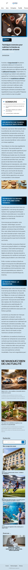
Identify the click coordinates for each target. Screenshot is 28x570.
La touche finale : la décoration (12, 113)
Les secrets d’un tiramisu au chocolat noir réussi (15, 106)
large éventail (12, 63)
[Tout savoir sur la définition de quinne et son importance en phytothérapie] (14, 411)
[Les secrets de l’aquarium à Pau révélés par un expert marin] (14, 513)
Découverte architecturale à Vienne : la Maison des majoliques (12, 473)
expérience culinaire (18, 78)
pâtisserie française (9, 71)
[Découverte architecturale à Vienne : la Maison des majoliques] (14, 459)
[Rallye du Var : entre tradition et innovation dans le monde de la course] (14, 380)
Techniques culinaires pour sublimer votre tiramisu (14, 110)
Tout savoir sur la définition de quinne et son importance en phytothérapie (11, 423)
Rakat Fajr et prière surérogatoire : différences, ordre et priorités (14, 549)
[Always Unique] (15, 3)
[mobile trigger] (7, 3)
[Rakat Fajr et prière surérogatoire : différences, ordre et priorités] (14, 541)
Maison (3, 471)
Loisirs (7, 39)
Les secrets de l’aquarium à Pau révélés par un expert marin (12, 527)
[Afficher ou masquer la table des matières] (21, 101)
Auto (3, 388)
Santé (3, 420)
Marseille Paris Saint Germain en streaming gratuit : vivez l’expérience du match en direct (13, 500)
